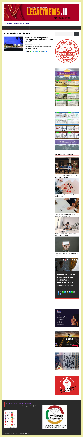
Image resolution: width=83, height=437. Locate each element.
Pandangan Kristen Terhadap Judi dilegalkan (66, 253)
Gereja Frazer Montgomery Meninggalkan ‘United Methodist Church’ (39, 39)
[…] (38, 48)
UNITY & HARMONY (46, 28)
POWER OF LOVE (24, 28)
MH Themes (26, 433)
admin (36, 44)
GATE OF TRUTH (35, 28)
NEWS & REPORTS (13, 28)
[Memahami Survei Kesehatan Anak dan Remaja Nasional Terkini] (67, 264)
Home (4, 28)
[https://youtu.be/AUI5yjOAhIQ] (76, 34)
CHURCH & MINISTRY (58, 28)
